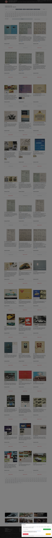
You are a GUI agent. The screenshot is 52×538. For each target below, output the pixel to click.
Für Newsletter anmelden (47, 529)
